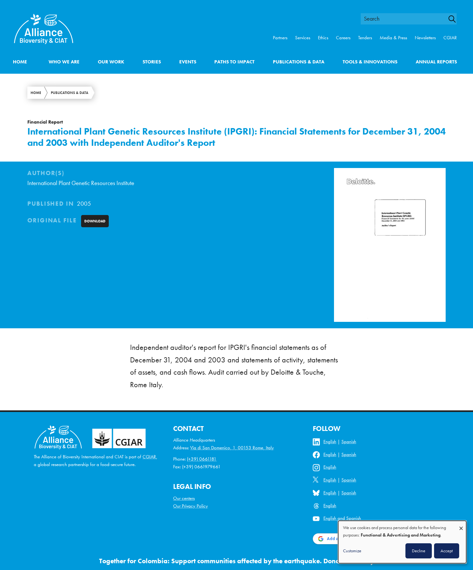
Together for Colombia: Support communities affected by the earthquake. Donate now (229, 560)
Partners (280, 38)
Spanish (348, 441)
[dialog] (402, 542)
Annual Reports (436, 62)
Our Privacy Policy (190, 506)
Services (302, 38)
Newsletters (425, 38)
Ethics (323, 38)
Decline (418, 551)
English (329, 441)
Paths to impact (234, 62)
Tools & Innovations (370, 62)
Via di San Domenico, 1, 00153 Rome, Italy (232, 448)
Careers (343, 38)
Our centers (184, 498)
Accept (447, 551)
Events (187, 62)
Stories (152, 62)
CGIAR (450, 38)
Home (20, 62)
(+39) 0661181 (202, 459)
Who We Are (64, 62)
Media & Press (393, 38)
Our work (111, 62)
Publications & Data (298, 62)
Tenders (365, 38)
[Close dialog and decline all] (461, 525)
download (95, 221)
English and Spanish (342, 518)
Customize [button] (352, 551)
